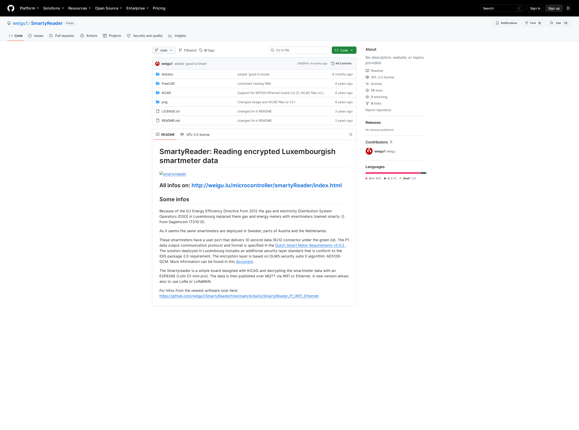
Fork (535, 23)
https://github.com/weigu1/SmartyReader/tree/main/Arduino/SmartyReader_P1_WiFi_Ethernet (238, 296)
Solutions (51, 8)
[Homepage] (10, 8)
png (165, 102)
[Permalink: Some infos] (156, 199)
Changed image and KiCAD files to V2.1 (266, 102)
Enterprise (135, 8)
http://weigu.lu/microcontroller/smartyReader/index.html (267, 185)
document (244, 261)
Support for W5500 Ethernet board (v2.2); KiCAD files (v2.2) (281, 93)
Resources (77, 8)
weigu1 (20, 23)
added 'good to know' (190, 63)
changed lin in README (254, 111)
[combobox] (301, 50)
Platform (27, 8)
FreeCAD (168, 83)
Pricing (159, 8)
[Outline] (350, 134)
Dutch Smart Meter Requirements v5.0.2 (310, 245)
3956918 (302, 63)
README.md (171, 120)
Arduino (167, 74)
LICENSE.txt (171, 111)
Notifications (509, 23)
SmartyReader (47, 23)
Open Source (106, 8)
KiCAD (166, 93)
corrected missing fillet (254, 83)
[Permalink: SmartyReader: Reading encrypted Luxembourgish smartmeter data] (156, 156)
